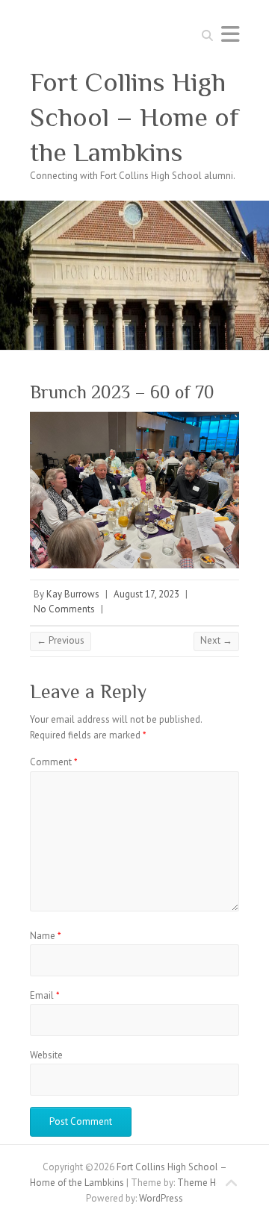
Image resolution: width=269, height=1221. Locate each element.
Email (45, 995)
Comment (54, 762)
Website (46, 1055)
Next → (216, 640)
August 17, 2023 (146, 594)
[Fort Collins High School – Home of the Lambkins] (134, 207)
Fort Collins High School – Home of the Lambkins (134, 117)
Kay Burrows (72, 594)
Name (45, 935)
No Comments (64, 609)
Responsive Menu (230, 34)
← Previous (60, 640)
